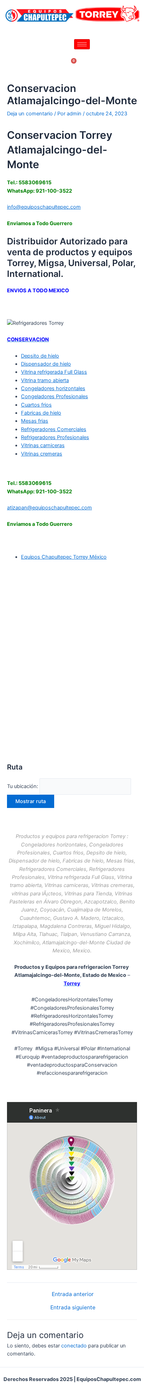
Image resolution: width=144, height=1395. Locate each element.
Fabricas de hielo (41, 413)
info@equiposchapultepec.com (44, 207)
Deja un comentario (30, 113)
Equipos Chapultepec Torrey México (64, 557)
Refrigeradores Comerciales (53, 429)
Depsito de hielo (40, 356)
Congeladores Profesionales (54, 396)
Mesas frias (34, 421)
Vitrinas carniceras (43, 445)
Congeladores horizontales (53, 388)
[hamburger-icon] (82, 44)
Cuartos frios (36, 405)
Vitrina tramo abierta (45, 380)
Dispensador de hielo (46, 364)
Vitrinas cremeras (41, 454)
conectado (74, 1346)
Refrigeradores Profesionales (55, 437)
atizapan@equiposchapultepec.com (49, 508)
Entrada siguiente (72, 1307)
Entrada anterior (73, 1294)
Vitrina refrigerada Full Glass (54, 372)
